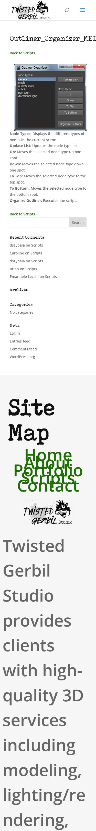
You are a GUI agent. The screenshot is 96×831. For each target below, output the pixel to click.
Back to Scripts (22, 53)
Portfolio (48, 471)
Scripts (37, 245)
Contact (48, 486)
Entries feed (20, 341)
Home (48, 455)
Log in (15, 333)
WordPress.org (22, 356)
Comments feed (23, 349)
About (48, 463)
